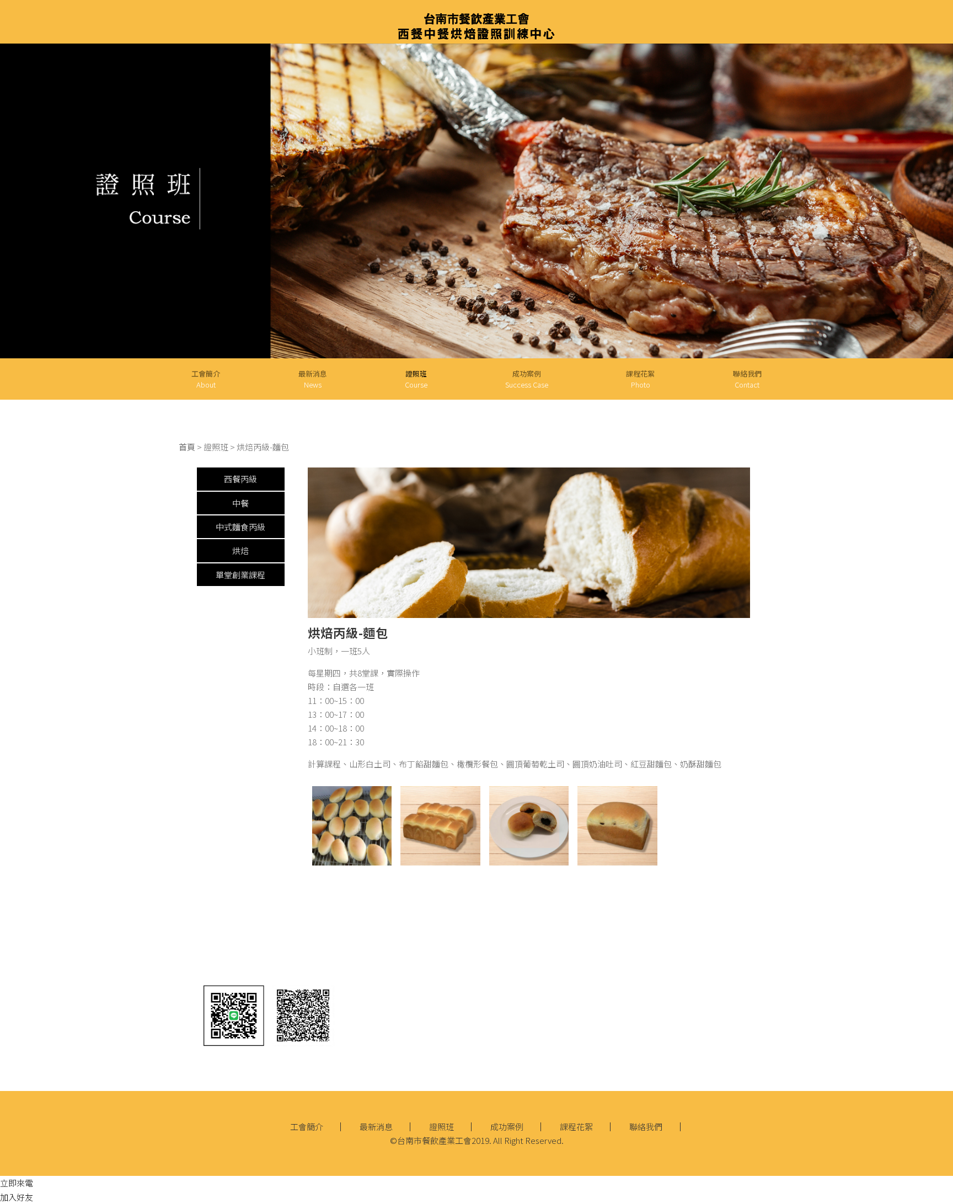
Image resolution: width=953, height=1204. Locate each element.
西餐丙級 (240, 479)
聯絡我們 (747, 379)
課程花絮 (640, 379)
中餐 (240, 503)
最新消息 (312, 379)
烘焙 (240, 550)
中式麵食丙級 (240, 527)
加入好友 (16, 1197)
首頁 (187, 447)
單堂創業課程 (240, 574)
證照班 (441, 1126)
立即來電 (16, 1183)
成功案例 (526, 379)
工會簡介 (205, 379)
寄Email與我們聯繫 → (569, 986)
